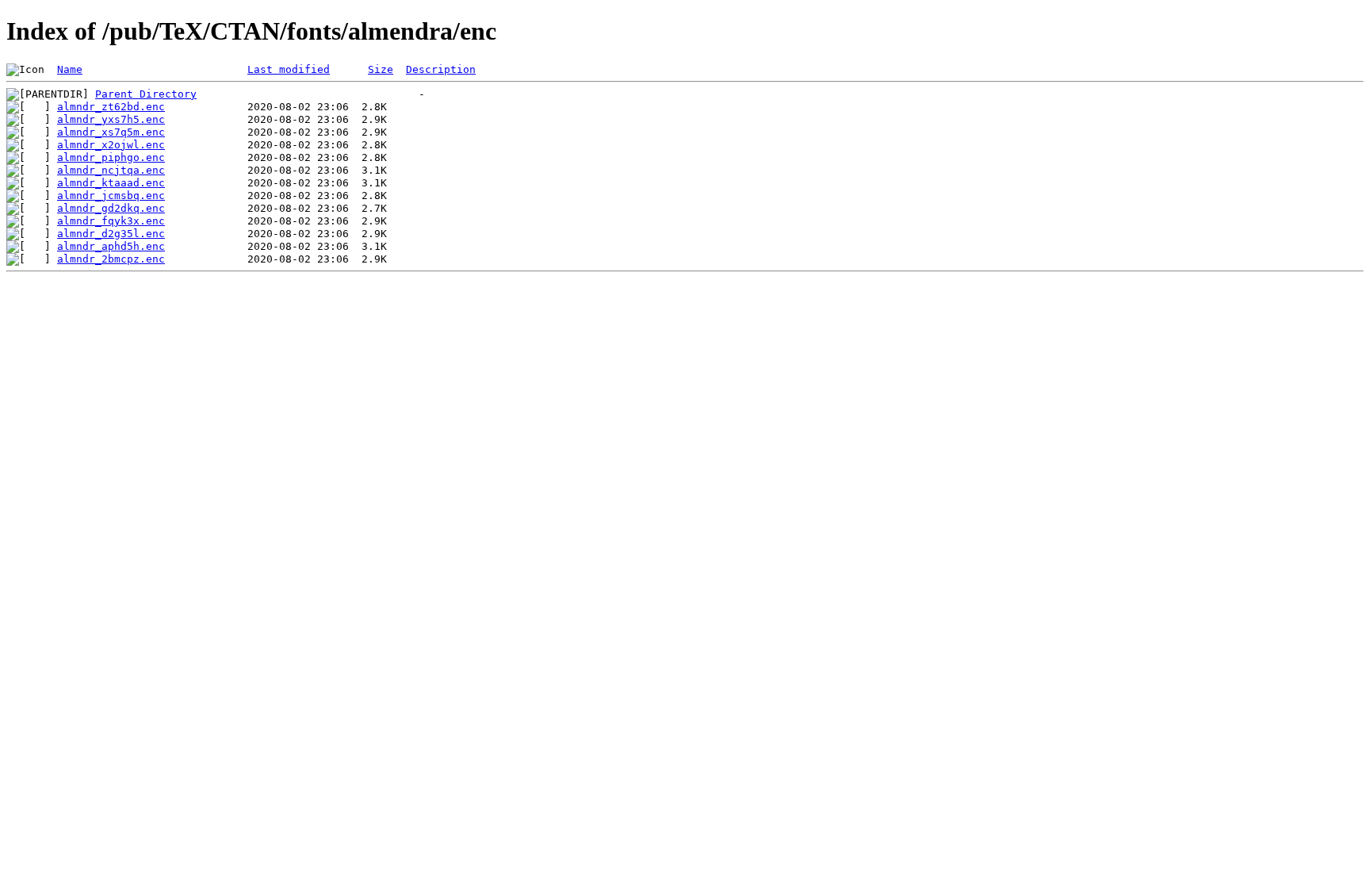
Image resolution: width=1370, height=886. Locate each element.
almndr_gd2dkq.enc (111, 208)
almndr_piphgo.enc (111, 157)
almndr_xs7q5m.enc (111, 132)
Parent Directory (146, 94)
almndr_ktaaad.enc (111, 183)
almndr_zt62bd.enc (111, 107)
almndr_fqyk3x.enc (111, 221)
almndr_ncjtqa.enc (111, 170)
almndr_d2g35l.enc (111, 234)
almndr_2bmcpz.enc (111, 259)
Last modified (288, 69)
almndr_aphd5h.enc (111, 246)
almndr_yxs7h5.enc (111, 119)
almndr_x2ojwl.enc (111, 145)
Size (380, 69)
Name (69, 69)
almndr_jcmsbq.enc (111, 195)
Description (441, 69)
